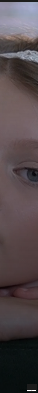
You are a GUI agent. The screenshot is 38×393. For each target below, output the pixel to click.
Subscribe (32, 390)
